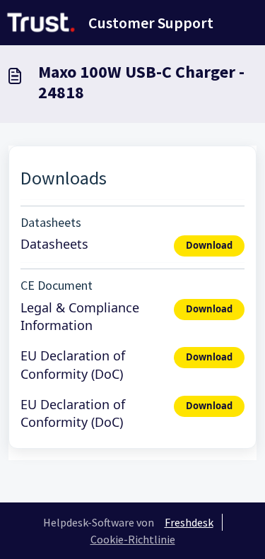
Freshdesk (189, 522)
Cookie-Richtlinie (132, 539)
